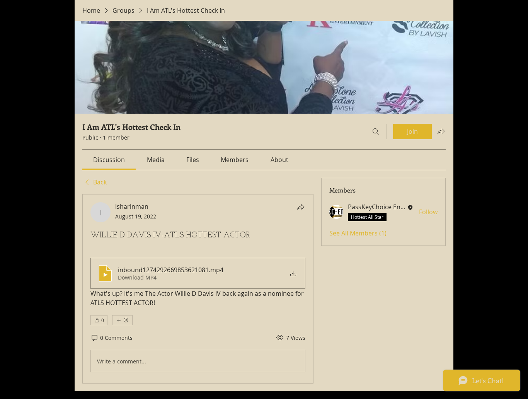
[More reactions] (122, 320)
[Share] (300, 206)
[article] (197, 289)
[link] (109, 159)
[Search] (375, 131)
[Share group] (441, 131)
